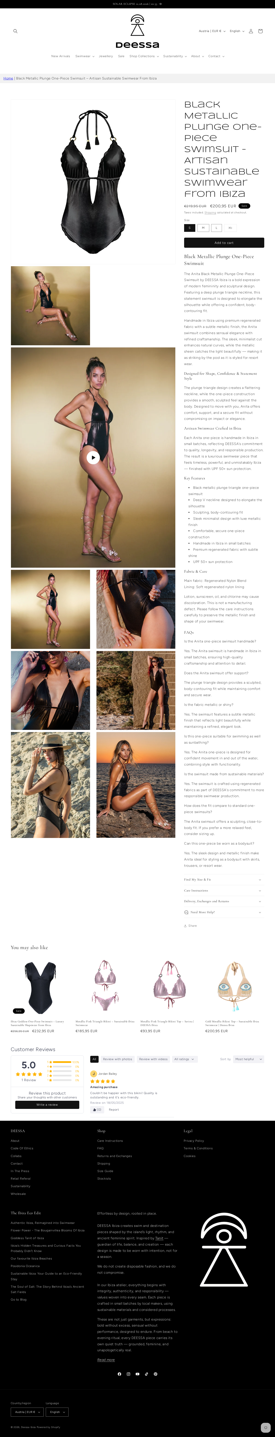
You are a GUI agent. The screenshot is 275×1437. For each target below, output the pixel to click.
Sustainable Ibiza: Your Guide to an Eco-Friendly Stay (46, 1276)
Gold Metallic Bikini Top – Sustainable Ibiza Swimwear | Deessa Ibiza (232, 1023)
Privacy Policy (194, 1141)
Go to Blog (19, 1299)
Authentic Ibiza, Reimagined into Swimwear (43, 1223)
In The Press (20, 1171)
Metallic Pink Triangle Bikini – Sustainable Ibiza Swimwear (105, 1023)
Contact (17, 1163)
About (15, 1141)
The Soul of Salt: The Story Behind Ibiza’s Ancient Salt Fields (47, 1289)
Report (114, 1109)
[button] (15, 31)
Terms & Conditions (198, 1148)
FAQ (100, 1148)
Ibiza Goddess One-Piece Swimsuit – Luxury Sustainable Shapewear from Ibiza (37, 1023)
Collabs (16, 1156)
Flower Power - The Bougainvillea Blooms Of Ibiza (48, 1230)
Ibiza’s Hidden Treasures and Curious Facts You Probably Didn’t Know (46, 1248)
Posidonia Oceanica (25, 1266)
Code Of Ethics (22, 1148)
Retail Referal (21, 1178)
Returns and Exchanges (114, 1156)
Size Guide (105, 1171)
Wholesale (18, 1194)
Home (8, 78)
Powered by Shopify (48, 1427)
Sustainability (20, 1186)
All (94, 1059)
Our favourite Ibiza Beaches (31, 1258)
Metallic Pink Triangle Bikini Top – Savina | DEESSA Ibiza (167, 1023)
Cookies (190, 1156)
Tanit (159, 1238)
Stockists (104, 1178)
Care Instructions (110, 1141)
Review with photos (117, 1059)
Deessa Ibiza (28, 1427)
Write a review (47, 1105)
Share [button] (192, 926)
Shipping (210, 212)
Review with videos (153, 1059)
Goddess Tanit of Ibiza (27, 1238)
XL (233, 229)
